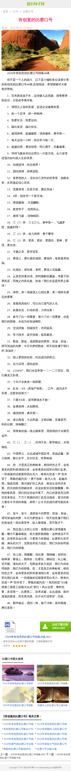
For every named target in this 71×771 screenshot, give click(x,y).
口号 (15, 11)
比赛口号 (28, 11)
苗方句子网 (29, 767)
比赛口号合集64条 (47, 749)
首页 (5, 11)
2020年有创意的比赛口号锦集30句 (28, 754)
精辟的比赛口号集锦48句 (17, 749)
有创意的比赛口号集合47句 (18, 729)
